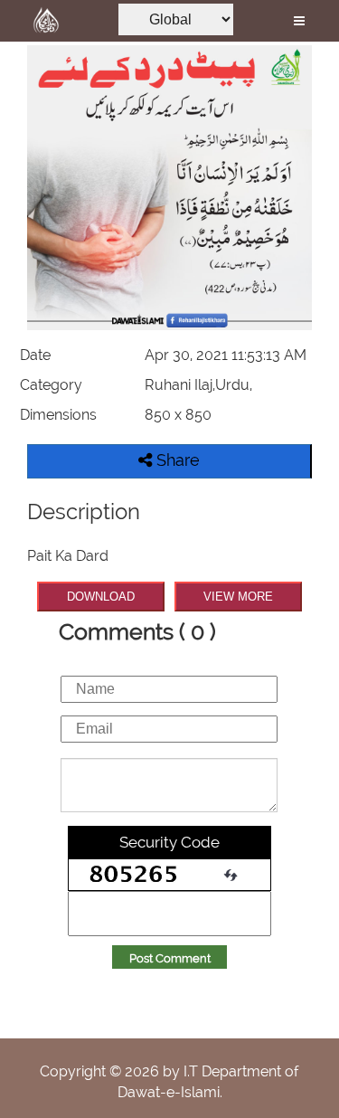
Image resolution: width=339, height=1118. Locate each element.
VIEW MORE (238, 596)
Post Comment (170, 958)
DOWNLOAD (101, 596)
